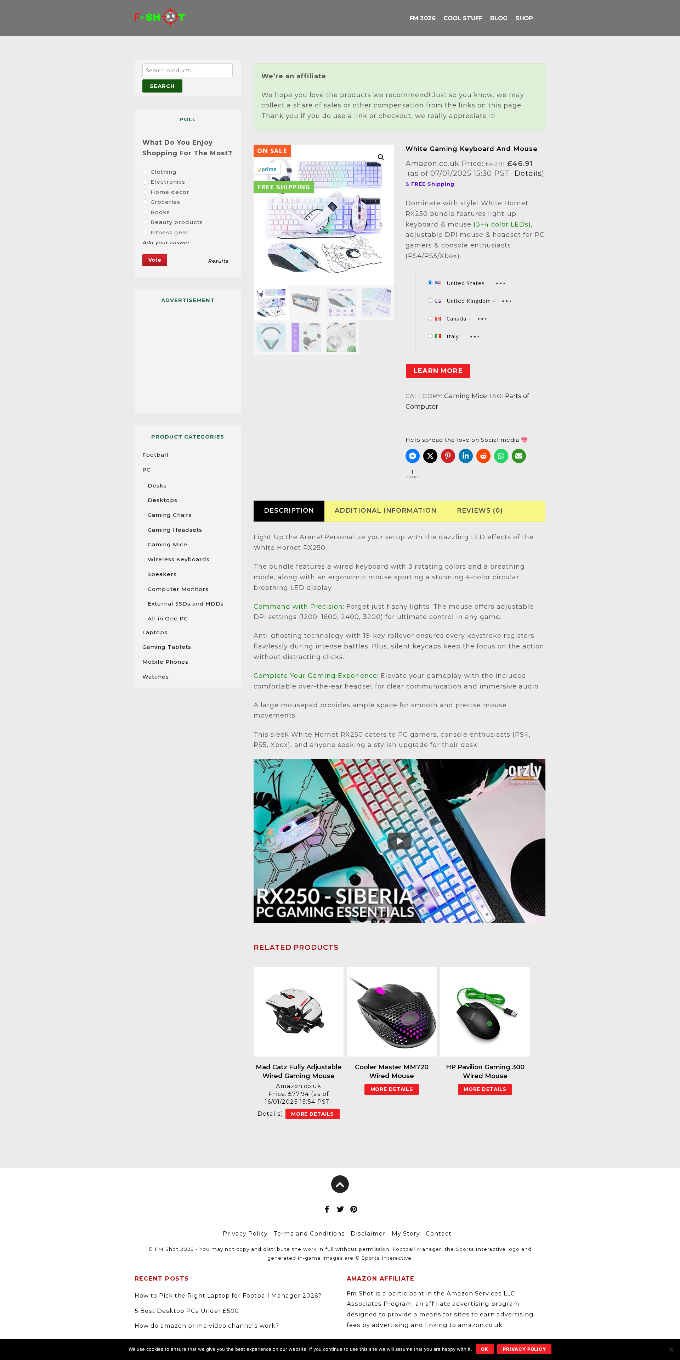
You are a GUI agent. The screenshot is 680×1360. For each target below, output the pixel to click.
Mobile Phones (165, 661)
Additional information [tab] (386, 510)
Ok (484, 1349)
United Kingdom (469, 300)
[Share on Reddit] (483, 456)
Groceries (165, 202)
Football (155, 454)
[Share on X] (430, 456)
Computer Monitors (178, 589)
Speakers (162, 574)
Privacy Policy (245, 1233)
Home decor (170, 192)
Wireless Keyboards (179, 559)
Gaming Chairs (170, 515)
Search (162, 86)
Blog (499, 18)
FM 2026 (422, 18)
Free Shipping (283, 187)
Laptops (155, 632)
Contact (439, 1233)
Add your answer (165, 242)
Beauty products (177, 222)
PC (146, 469)
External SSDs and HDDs (186, 603)
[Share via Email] (519, 456)
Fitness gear (170, 232)
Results (218, 261)
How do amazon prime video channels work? (207, 1325)
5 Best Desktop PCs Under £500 (187, 1310)
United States (466, 282)
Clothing (164, 171)
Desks (157, 485)
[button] (381, 157)
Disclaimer (368, 1233)
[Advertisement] (187, 355)
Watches (155, 676)
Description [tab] (289, 510)
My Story (406, 1233)
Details (528, 173)
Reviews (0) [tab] (480, 510)
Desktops (162, 500)
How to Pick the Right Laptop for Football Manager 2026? (228, 1295)
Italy (453, 336)
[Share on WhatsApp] (501, 456)
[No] (671, 1349)
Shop (524, 18)
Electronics (168, 181)
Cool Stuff (462, 18)
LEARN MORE (438, 371)
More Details (312, 1114)
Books (160, 212)
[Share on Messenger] (413, 456)
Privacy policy (524, 1349)
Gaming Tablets (166, 646)
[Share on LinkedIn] (466, 456)
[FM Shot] (160, 20)
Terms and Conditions (309, 1233)
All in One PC (168, 618)
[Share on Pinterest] (448, 456)
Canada (456, 318)
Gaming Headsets (175, 529)
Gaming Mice (465, 396)
